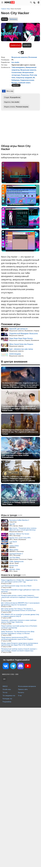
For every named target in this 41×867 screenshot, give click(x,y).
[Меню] (2, 2)
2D (34, 77)
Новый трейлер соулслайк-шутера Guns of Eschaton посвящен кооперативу (19, 627)
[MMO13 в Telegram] (13, 666)
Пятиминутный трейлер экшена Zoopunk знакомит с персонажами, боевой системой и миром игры (19, 650)
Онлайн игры (7, 689)
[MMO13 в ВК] (6, 666)
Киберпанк (15, 80)
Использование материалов (27, 686)
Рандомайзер (7, 701)
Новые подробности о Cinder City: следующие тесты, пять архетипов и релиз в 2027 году (19, 581)
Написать (27, 45)
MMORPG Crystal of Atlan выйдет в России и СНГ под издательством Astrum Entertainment (20, 455)
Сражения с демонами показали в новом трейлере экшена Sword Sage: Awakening (18, 621)
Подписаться (15, 45)
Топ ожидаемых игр (9, 695)
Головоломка (17, 72)
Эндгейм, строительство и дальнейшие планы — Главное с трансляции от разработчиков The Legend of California (18, 479)
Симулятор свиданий (24, 77)
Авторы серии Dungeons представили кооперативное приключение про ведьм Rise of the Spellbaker (19, 644)
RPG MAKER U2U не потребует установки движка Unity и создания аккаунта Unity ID (20, 615)
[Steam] (22, 52)
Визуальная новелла (19, 57)
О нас (20, 695)
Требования (13, 19)
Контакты (21, 692)
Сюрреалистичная (27, 80)
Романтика (25, 75)
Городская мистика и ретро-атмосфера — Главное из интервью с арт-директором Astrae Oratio (19, 408)
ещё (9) (15, 85)
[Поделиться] (19, 52)
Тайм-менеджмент (18, 67)
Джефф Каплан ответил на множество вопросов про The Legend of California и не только (20, 432)
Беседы (14, 82)
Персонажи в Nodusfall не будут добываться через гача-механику (20, 590)
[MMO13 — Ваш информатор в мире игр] (10, 2)
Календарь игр (7, 698)
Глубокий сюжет (24, 82)
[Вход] (38, 2)
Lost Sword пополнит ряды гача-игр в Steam (16, 586)
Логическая (32, 57)
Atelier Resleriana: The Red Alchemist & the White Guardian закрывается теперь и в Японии (17, 632)
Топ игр (5, 692)
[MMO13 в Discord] (20, 666)
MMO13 (5, 686)
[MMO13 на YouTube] (28, 666)
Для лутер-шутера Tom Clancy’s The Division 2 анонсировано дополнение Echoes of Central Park (18, 609)
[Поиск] (31, 2)
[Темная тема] (34, 2)
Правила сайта (23, 689)
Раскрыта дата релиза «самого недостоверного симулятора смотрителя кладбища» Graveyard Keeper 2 (20, 597)
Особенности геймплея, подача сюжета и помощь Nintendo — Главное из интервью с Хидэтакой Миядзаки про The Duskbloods (20, 385)
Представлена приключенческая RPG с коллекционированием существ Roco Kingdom (17, 638)
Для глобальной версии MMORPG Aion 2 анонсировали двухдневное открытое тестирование (20, 604)
